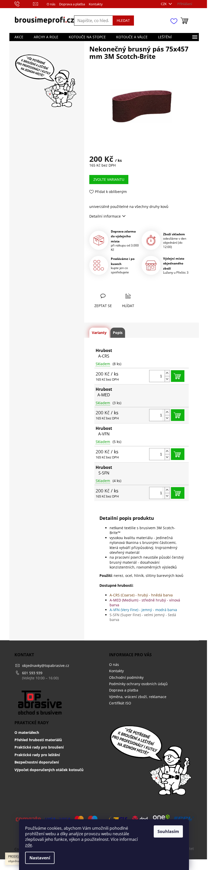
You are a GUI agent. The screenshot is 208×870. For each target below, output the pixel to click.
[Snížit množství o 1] (167, 379)
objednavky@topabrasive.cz (45, 665)
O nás (51, 4)
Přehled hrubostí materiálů (38, 739)
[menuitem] (18, 37)
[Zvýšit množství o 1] (167, 373)
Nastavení (39, 858)
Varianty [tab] (99, 332)
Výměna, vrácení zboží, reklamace (137, 696)
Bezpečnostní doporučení (36, 762)
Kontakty (96, 4)
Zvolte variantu (108, 179)
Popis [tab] (118, 332)
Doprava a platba (72, 4)
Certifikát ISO (120, 703)
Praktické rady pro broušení (39, 747)
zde (28, 845)
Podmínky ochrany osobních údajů (138, 683)
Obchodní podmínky (126, 677)
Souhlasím (168, 831)
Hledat (123, 20)
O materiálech (26, 732)
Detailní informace (105, 216)
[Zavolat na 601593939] (21, 4)
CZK (164, 4)
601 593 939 (32, 672)
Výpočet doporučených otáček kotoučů (48, 769)
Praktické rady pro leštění (37, 754)
